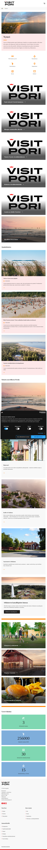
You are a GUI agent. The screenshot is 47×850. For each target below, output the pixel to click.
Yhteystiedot (4, 816)
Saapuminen (28, 816)
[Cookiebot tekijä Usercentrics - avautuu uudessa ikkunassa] (40, 412)
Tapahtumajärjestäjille (6, 828)
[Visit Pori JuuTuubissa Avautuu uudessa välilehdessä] (6, 803)
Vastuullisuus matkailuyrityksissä (8, 836)
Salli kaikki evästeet (38, 436)
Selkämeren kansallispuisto (11, 611)
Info (27, 811)
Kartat (27, 813)
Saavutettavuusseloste (5, 846)
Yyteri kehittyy (5, 838)
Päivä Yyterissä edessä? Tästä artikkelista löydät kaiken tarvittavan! (19, 320)
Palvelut (4, 813)
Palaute (3, 811)
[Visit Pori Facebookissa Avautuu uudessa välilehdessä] (2, 803)
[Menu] (44, 3)
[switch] (17, 429)
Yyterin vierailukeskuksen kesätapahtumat (13, 363)
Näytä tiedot (40, 433)
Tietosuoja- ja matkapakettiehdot (32, 818)
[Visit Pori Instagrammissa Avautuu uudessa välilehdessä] (4, 803)
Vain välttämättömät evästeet (23, 436)
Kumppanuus (5, 826)
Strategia (4, 833)
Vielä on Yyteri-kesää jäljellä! (10, 278)
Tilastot (3, 831)
